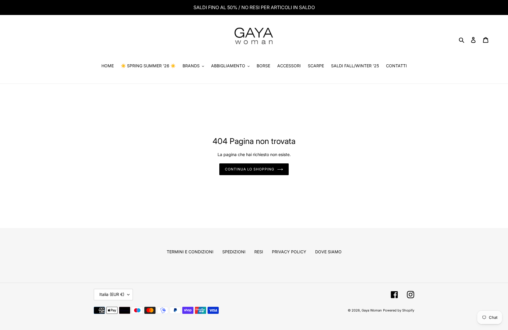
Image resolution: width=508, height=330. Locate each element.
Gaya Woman (372, 310)
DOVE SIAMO (328, 251)
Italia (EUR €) (111, 294)
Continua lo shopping (249, 169)
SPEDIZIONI (233, 251)
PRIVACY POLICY (289, 251)
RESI (258, 251)
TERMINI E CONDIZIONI (190, 251)
